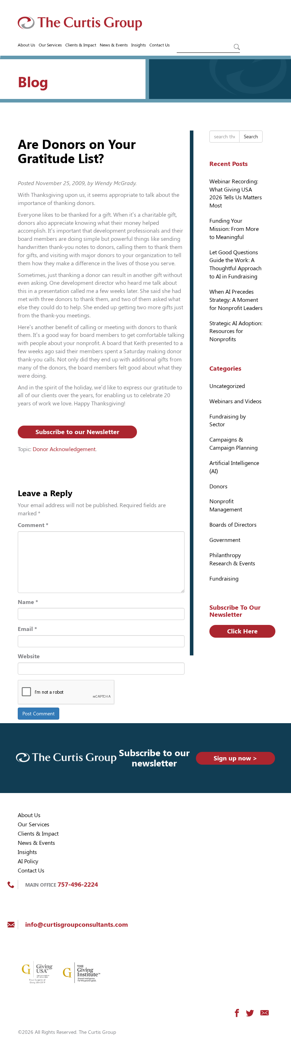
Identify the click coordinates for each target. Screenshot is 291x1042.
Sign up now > (235, 758)
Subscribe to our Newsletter (77, 432)
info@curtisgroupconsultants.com (76, 924)
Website (29, 656)
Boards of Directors (233, 524)
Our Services (50, 45)
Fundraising (223, 578)
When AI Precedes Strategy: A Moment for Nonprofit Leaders (236, 299)
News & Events (114, 45)
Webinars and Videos (235, 401)
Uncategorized (227, 386)
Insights (138, 45)
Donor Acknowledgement (64, 449)
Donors (218, 486)
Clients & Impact (80, 45)
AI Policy (28, 861)
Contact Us (159, 45)
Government (224, 540)
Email (27, 629)
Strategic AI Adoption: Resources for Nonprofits (235, 331)
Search (251, 136)
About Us (26, 45)
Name (28, 602)
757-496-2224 (77, 884)
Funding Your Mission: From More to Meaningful (234, 228)
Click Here (242, 631)
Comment (33, 525)
